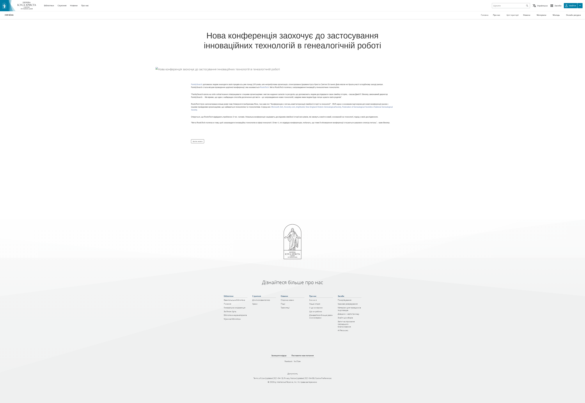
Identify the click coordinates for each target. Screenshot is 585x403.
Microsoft (275, 107)
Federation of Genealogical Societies (357, 107)
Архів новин (198, 141)
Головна (484, 15)
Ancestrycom (289, 107)
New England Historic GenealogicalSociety (323, 107)
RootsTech (264, 87)
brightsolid (300, 107)
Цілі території (513, 15)
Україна (9, 15)
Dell (281, 107)
